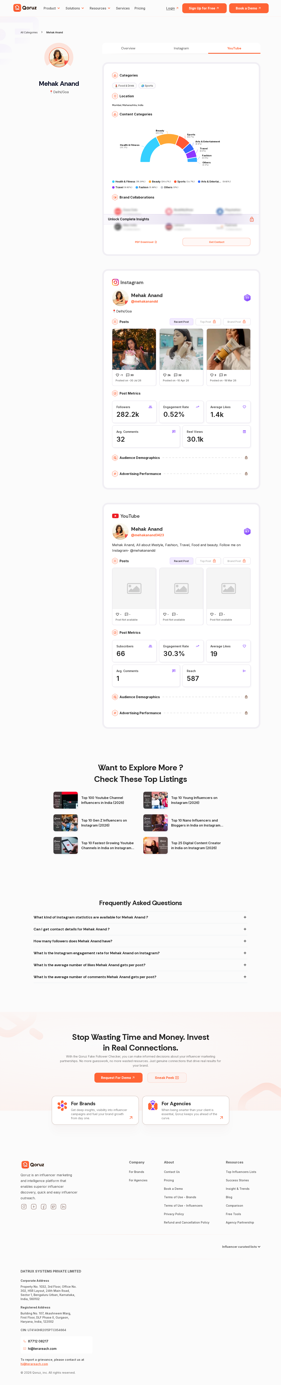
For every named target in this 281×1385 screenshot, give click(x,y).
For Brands (136, 1172)
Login (170, 8)
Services (123, 8)
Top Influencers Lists (241, 1172)
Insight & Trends (238, 1188)
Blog (229, 1197)
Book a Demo (246, 8)
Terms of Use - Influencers (183, 1205)
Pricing (140, 8)
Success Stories (237, 1180)
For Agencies (138, 1180)
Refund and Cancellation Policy (186, 1222)
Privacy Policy (174, 1214)
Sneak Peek (164, 1078)
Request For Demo (116, 1078)
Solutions (73, 8)
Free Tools (233, 1214)
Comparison (234, 1205)
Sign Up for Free (202, 8)
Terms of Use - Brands (180, 1197)
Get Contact (216, 242)
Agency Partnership (240, 1222)
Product (50, 8)
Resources (98, 8)
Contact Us (172, 1172)
